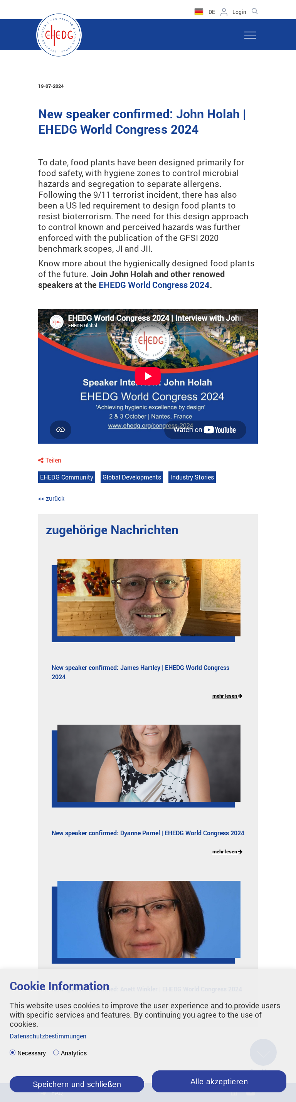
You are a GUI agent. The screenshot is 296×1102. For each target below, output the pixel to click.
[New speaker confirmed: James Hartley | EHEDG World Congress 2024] (143, 603)
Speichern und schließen (77, 1084)
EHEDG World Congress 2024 (154, 284)
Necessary (31, 1053)
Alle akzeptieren (219, 1081)
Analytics (74, 1053)
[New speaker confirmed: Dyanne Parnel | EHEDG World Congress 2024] (143, 769)
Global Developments (132, 477)
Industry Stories (192, 477)
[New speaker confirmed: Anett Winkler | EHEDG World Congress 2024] (143, 925)
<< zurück (51, 498)
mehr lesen (225, 696)
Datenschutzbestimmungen (48, 1036)
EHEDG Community (66, 477)
